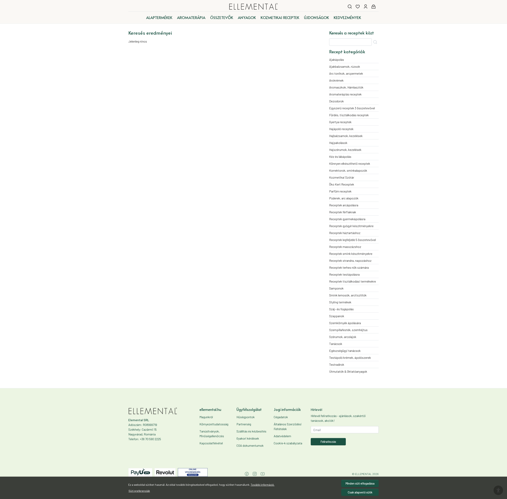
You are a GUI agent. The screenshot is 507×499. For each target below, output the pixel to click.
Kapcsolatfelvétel (211, 443)
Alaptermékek (159, 17)
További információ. (262, 484)
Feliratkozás (328, 441)
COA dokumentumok (250, 445)
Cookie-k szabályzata (288, 443)
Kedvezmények (347, 17)
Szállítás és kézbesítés (251, 431)
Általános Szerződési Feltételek (288, 426)
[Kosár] (373, 6)
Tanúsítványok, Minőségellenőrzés (211, 433)
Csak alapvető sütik (360, 492)
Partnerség (243, 424)
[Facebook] (247, 474)
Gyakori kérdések (247, 438)
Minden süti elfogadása (360, 483)
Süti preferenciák (139, 490)
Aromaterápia (191, 17)
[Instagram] (255, 474)
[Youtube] (263, 474)
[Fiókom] (365, 6)
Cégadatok (281, 417)
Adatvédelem (282, 436)
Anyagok (247, 17)
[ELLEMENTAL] (254, 6)
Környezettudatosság (213, 424)
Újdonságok (316, 17)
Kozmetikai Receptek (280, 17)
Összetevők (221, 17)
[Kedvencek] (358, 6)
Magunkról (206, 417)
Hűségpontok (245, 417)
